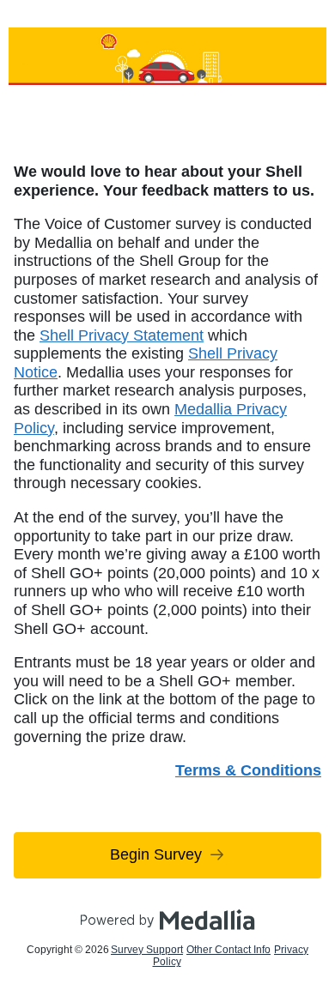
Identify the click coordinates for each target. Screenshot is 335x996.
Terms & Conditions (248, 770)
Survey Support (147, 950)
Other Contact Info (228, 950)
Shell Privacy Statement (122, 335)
